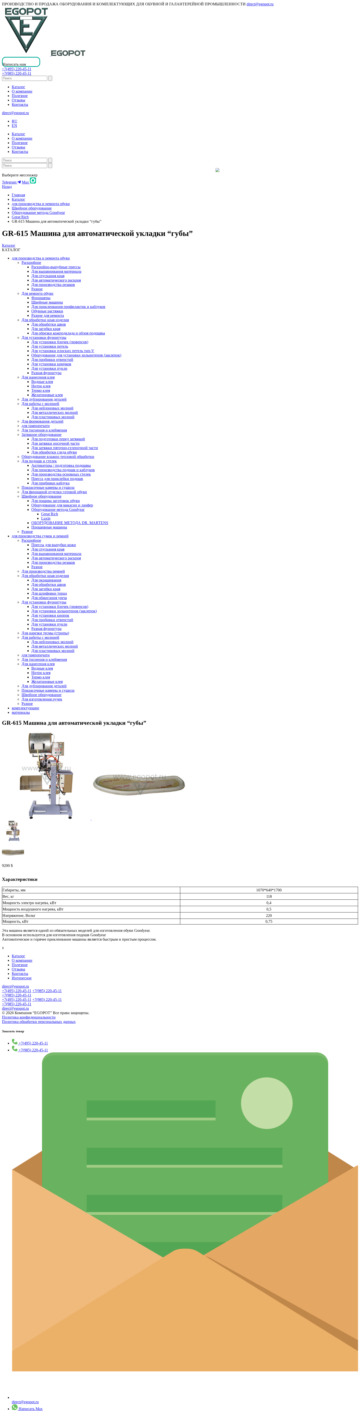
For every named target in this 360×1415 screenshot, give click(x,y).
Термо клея (40, 390)
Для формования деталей (42, 421)
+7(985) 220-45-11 (16, 73)
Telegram (9, 182)
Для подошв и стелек (39, 461)
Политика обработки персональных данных (39, 1022)
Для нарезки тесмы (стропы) (45, 633)
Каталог (18, 87)
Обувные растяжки (47, 311)
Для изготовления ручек (42, 699)
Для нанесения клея (38, 377)
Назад (7, 187)
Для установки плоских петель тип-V (62, 351)
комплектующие (25, 708)
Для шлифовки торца (49, 593)
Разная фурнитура (46, 373)
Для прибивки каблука (50, 483)
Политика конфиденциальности (29, 1017)
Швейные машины (47, 302)
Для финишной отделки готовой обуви (54, 492)
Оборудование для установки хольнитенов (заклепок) (76, 355)
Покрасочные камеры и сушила (48, 487)
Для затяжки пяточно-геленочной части (64, 448)
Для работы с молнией (40, 404)
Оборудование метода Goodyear (38, 212)
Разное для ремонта (47, 315)
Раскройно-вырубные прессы (56, 267)
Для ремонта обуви (37, 293)
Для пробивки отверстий (52, 359)
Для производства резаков (53, 285)
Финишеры (40, 298)
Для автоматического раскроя (56, 280)
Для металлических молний (54, 412)
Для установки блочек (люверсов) (59, 342)
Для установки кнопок (50, 615)
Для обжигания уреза (49, 598)
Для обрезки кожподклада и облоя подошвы (68, 333)
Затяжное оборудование (41, 434)
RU (14, 121)
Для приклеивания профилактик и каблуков (68, 307)
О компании (22, 91)
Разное (37, 289)
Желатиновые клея (47, 395)
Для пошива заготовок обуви (55, 501)
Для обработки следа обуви (54, 452)
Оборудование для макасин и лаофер (62, 505)
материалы (21, 712)
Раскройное (31, 262)
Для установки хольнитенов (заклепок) (64, 611)
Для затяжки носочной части (55, 443)
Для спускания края (47, 276)
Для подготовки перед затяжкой (58, 439)
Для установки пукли (49, 368)
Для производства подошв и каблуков (63, 470)
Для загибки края (45, 329)
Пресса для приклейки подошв (57, 479)
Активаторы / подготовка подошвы (61, 465)
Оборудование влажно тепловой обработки (58, 457)
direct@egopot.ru (260, 4)
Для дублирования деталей (44, 399)
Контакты (20, 104)
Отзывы (18, 100)
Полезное (20, 96)
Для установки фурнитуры (44, 337)
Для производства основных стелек (61, 474)
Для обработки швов (48, 324)
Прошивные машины (49, 527)
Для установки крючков (51, 364)
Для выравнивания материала (56, 271)
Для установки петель (49, 346)
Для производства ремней (43, 571)
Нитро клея (40, 386)
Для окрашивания (46, 580)
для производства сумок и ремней (40, 536)
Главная (18, 195)
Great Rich (20, 217)
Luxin (45, 518)
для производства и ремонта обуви (41, 204)
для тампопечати (36, 426)
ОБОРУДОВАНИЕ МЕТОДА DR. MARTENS (69, 523)
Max (26, 182)
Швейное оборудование (32, 208)
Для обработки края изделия (45, 320)
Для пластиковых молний (52, 417)
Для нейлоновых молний (52, 408)
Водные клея (42, 382)
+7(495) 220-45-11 (16, 69)
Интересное (22, 978)
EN (14, 125)
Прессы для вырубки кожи (53, 545)
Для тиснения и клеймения (44, 430)
